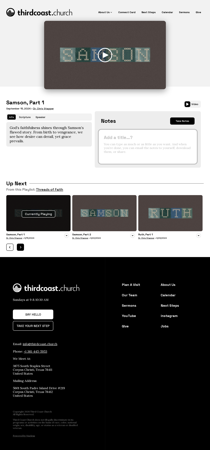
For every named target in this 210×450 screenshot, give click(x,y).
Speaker (40, 117)
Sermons (129, 305)
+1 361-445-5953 (35, 351)
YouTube (129, 316)
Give (125, 326)
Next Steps (170, 305)
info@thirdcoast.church (40, 344)
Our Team (129, 295)
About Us (168, 285)
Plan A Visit (131, 285)
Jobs (165, 326)
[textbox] (148, 147)
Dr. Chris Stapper (43, 108)
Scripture (25, 117)
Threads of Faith (49, 189)
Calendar (168, 295)
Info (11, 117)
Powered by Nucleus (24, 435)
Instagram (169, 316)
